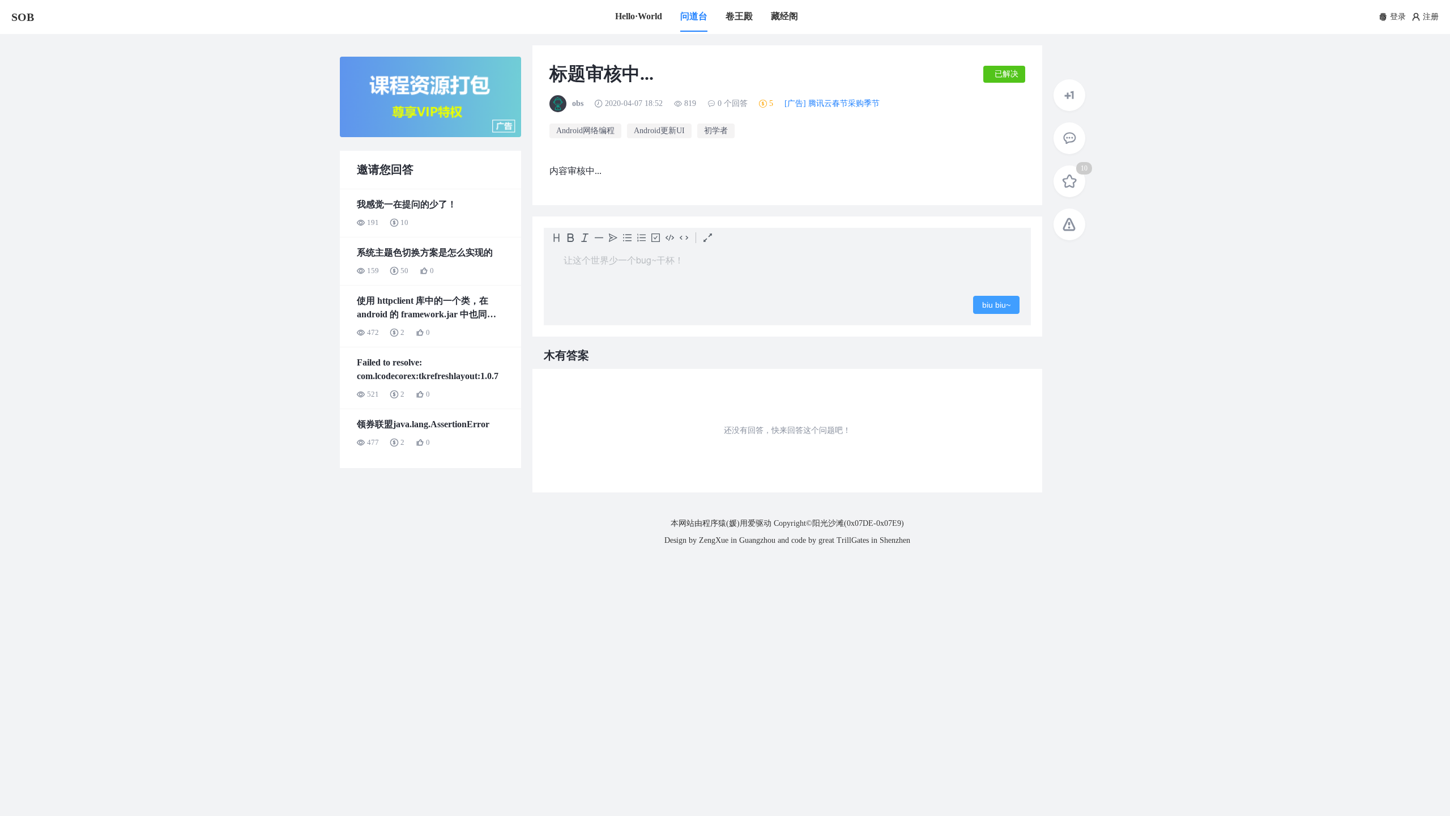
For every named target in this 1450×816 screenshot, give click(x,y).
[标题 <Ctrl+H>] (556, 238)
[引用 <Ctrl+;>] (613, 238)
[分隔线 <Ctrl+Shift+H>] (599, 238)
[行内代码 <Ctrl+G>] (684, 238)
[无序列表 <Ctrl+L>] (627, 238)
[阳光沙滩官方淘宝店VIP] (430, 135)
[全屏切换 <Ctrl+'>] (708, 238)
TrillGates (853, 540)
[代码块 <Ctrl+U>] (670, 238)
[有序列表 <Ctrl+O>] (641, 238)
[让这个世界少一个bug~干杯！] (787, 266)
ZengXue (713, 540)
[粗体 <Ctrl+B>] (571, 238)
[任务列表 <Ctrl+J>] (656, 238)
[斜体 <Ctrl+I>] (585, 238)
